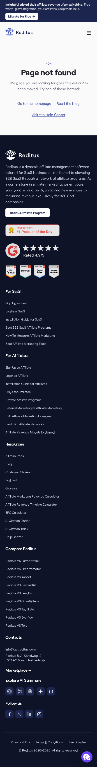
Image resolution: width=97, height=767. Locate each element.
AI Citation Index (16, 529)
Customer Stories (17, 472)
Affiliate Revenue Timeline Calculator (31, 504)
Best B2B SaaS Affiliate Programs (28, 327)
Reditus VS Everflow (19, 617)
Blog (8, 464)
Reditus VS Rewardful (20, 585)
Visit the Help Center (48, 114)
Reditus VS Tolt (16, 625)
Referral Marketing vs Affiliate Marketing (33, 408)
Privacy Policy (20, 742)
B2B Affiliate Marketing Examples (28, 416)
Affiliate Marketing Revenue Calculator (32, 496)
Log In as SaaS (15, 311)
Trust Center (77, 742)
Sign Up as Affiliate (18, 367)
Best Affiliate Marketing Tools (25, 343)
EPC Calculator (15, 512)
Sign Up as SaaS (16, 303)
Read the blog (68, 103)
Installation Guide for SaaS (23, 319)
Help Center (14, 537)
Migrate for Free (19, 16)
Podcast (11, 480)
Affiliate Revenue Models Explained (30, 432)
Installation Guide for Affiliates (26, 384)
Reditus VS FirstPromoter (23, 569)
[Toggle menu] (88, 32)
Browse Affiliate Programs (23, 400)
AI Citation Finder (17, 521)
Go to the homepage (34, 103)
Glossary (11, 488)
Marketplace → (18, 670)
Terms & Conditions (49, 742)
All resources (14, 456)
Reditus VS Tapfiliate (19, 609)
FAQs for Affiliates (18, 392)
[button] (86, 757)
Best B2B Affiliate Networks (24, 424)
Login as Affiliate (16, 375)
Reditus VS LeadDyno (20, 593)
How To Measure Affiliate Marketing (30, 335)
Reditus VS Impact (18, 577)
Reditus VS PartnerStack (22, 561)
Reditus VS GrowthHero (22, 601)
